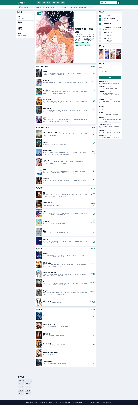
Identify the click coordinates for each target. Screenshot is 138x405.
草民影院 (29, 380)
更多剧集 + (93, 127)
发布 (110, 77)
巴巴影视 (28, 383)
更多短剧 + (93, 309)
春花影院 (21, 393)
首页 (39, 2)
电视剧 (48, 2)
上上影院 (28, 393)
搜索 (118, 2)
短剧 (62, 2)
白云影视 (21, 3)
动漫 (58, 2)
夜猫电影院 (21, 380)
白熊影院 (21, 390)
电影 (43, 2)
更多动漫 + (93, 248)
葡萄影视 (21, 383)
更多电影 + (93, 66)
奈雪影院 (28, 390)
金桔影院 (28, 387)
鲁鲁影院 (21, 387)
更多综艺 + (93, 188)
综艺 (54, 2)
